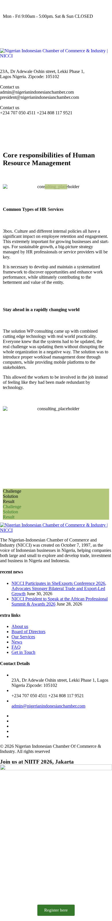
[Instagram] (25, 32)
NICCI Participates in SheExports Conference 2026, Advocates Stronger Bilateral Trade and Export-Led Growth (58, 588)
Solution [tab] (10, 496)
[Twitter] (41, 32)
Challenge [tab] (12, 491)
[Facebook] (10, 32)
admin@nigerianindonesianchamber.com (48, 706)
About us (19, 626)
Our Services (23, 636)
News (16, 641)
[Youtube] (56, 32)
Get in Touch (23, 652)
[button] (56, 129)
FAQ (16, 647)
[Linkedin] (72, 32)
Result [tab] (8, 501)
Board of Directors (28, 631)
